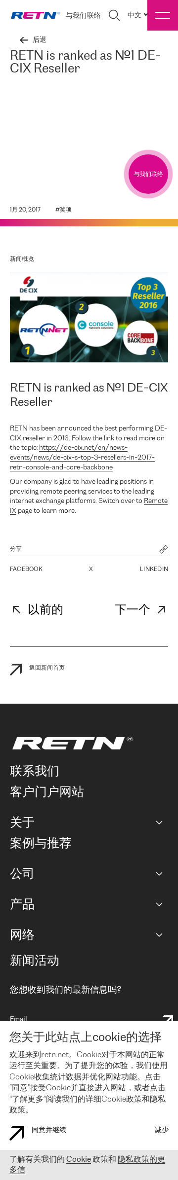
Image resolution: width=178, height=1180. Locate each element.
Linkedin (154, 569)
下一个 (132, 610)
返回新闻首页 (47, 668)
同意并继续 (49, 1130)
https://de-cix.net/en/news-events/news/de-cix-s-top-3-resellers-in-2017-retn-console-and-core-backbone (82, 457)
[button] (163, 550)
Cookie (78, 1159)
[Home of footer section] (87, 743)
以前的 (45, 610)
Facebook (26, 569)
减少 (162, 1130)
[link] (35, 15)
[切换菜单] (162, 15)
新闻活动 (34, 961)
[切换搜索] (114, 15)
